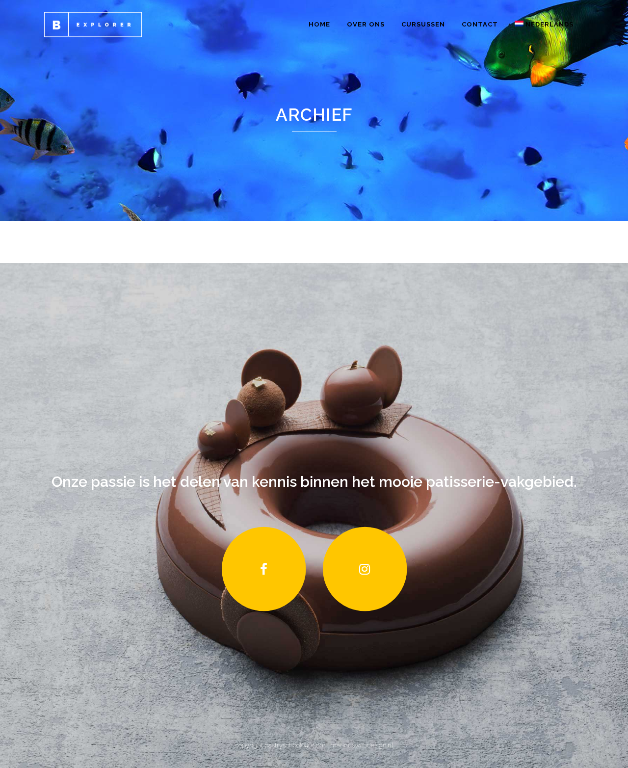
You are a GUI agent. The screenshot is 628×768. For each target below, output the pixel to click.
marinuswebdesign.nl (361, 745)
